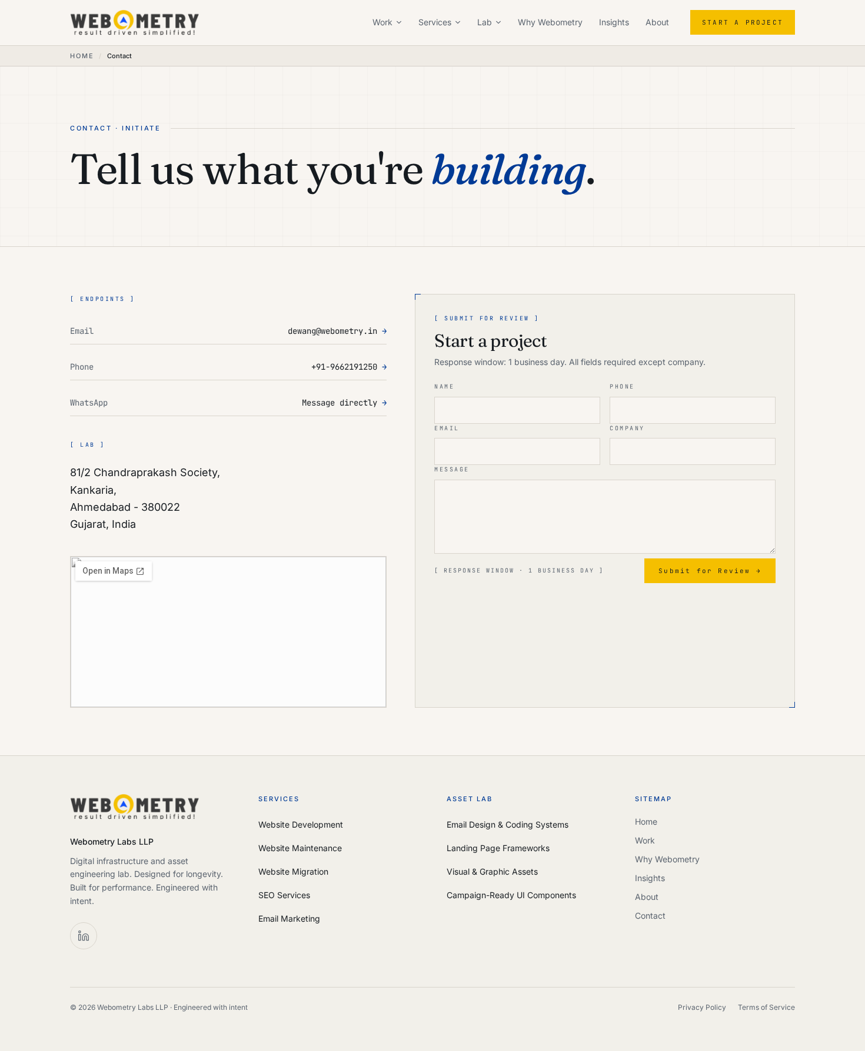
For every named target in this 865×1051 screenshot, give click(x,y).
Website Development (300, 824)
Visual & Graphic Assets (492, 871)
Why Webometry (550, 22)
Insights (614, 22)
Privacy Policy (702, 1007)
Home (82, 56)
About (657, 22)
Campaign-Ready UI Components (511, 895)
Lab (484, 22)
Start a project (742, 22)
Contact (650, 916)
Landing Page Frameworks (498, 848)
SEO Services (284, 895)
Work (382, 22)
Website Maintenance (300, 848)
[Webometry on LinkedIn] (83, 935)
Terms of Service (766, 1007)
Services (434, 22)
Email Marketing (289, 918)
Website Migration (293, 871)
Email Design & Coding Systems (507, 824)
